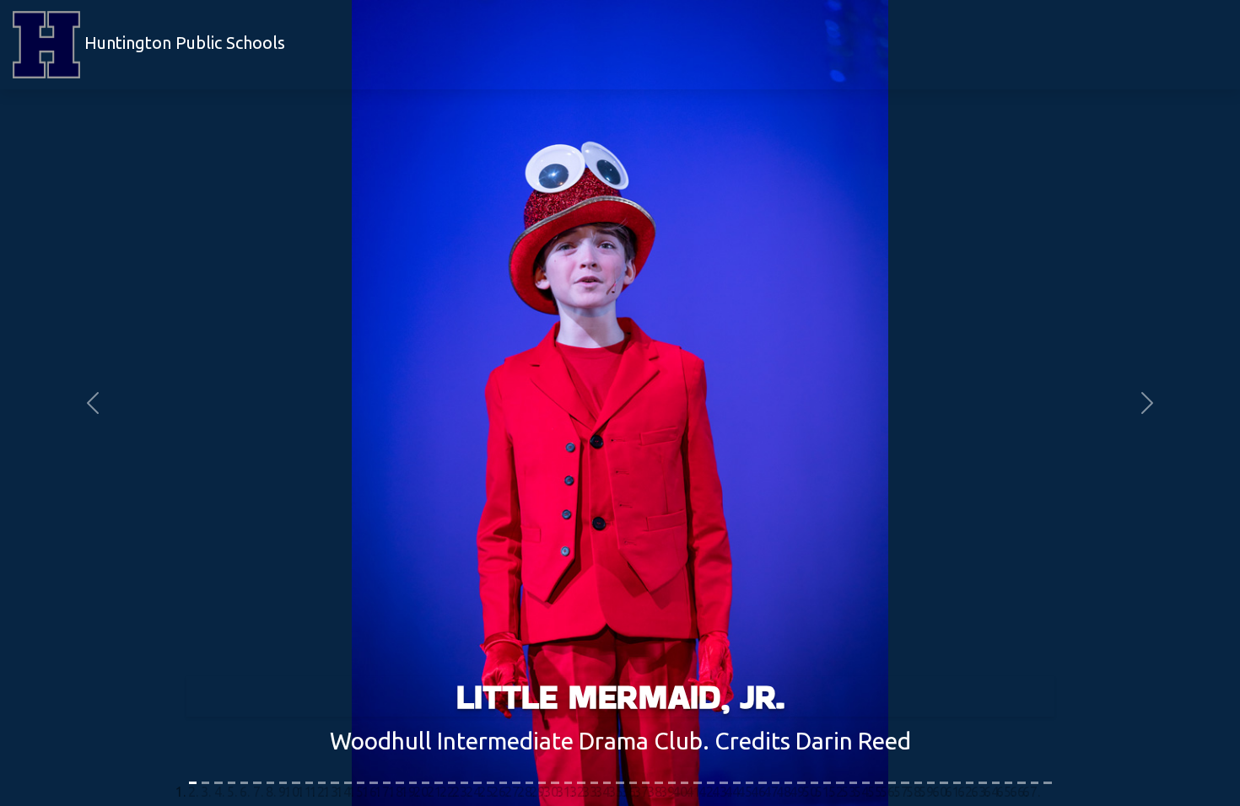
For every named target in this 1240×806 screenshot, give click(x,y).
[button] (93, 403)
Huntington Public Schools (182, 42)
